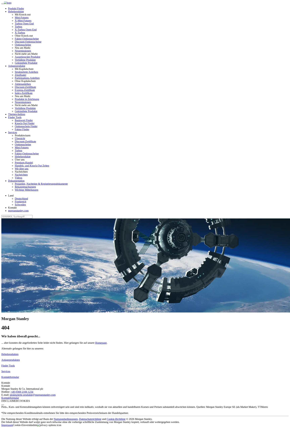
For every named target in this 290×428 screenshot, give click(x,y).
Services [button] (12, 132)
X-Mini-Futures (23, 20)
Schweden (20, 204)
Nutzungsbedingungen (66, 419)
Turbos (18, 26)
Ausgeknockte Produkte (27, 56)
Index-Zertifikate (24, 93)
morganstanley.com (18, 210)
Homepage (101, 342)
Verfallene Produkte (25, 59)
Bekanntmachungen (25, 186)
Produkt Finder (16, 8)
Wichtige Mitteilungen (26, 189)
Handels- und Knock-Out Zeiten (32, 165)
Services (5, 371)
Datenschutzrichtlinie (90, 419)
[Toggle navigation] (2, 3)
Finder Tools (8, 365)
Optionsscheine (23, 44)
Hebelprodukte (23, 156)
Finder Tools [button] (14, 117)
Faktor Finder (22, 129)
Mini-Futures (22, 17)
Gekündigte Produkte (26, 62)
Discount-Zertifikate (25, 87)
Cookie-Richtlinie (116, 419)
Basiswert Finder (24, 120)
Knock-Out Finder (24, 123)
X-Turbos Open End (26, 29)
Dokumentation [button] (16, 180)
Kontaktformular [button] (10, 377)
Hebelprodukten (9, 354)
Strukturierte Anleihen (26, 72)
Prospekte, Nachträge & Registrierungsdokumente (41, 183)
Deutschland (21, 198)
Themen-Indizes (16, 114)
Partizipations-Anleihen (27, 78)
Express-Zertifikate (25, 90)
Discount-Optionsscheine (28, 41)
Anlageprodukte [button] (16, 65)
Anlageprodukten (10, 359)
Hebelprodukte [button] (16, 11)
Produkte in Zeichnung (27, 99)
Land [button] (11, 195)
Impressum (7, 425)
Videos (18, 177)
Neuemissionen (23, 50)
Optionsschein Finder (26, 126)
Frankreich (20, 201)
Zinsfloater (20, 75)
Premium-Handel (24, 162)
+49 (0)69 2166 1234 (22, 391)
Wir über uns (21, 168)
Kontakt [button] (12, 207)
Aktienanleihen (23, 84)
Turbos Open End (24, 23)
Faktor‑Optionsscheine (27, 38)
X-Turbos (20, 32)
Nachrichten (21, 174)
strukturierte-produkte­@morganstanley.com (33, 394)
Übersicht (20, 138)
